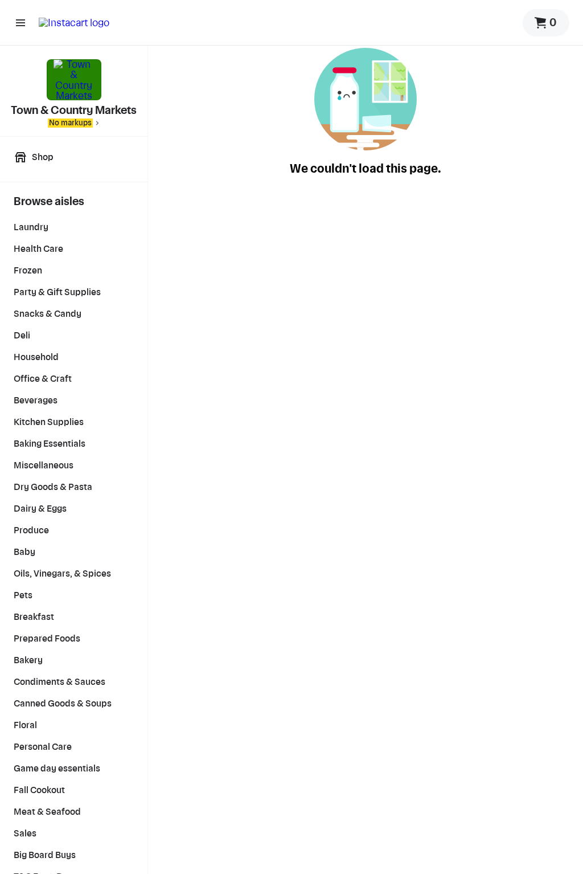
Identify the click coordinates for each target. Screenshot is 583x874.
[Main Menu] (20, 23)
